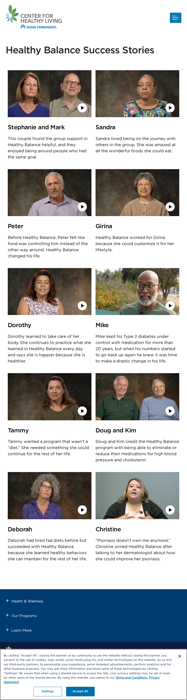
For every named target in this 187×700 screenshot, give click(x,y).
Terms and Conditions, (132, 677)
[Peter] (49, 215)
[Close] (180, 656)
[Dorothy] (49, 314)
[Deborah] (49, 518)
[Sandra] (137, 116)
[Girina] (137, 215)
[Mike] (137, 314)
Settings (48, 691)
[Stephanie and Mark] (49, 116)
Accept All (80, 691)
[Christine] (137, 518)
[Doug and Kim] (137, 419)
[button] (175, 18)
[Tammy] (49, 419)
